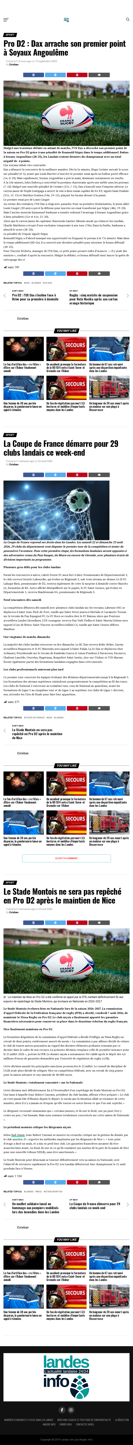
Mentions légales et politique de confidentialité (84, 1420)
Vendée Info (66, 1424)
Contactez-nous (85, 1424)
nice (39, 1192)
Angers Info (49, 1424)
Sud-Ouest (18, 1135)
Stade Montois (53, 1192)
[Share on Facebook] (33, 75)
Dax (27, 283)
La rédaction (122, 1420)
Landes (37, 283)
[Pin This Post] (77, 75)
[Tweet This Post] (55, 75)
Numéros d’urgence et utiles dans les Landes (28, 1420)
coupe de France (35, 718)
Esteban (14, 64)
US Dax (48, 283)
